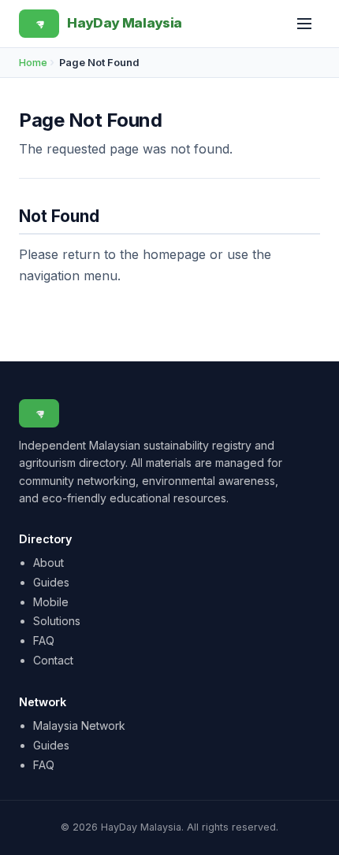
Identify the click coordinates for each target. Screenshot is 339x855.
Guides (51, 582)
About (48, 562)
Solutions (56, 620)
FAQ (43, 640)
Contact (53, 660)
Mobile (51, 602)
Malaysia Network (79, 725)
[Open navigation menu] (304, 23)
